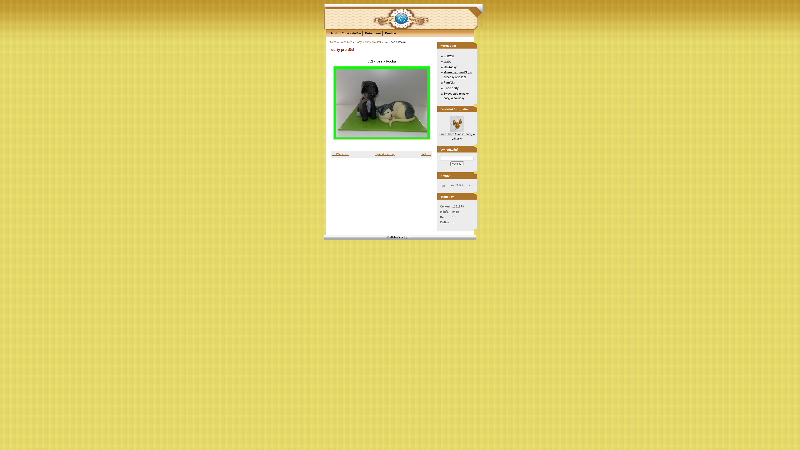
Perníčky (449, 82)
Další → (426, 154)
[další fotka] (425, 103)
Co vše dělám (351, 33)
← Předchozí (340, 154)
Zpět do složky (385, 154)
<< (443, 185)
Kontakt (390, 33)
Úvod (333, 33)
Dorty (358, 42)
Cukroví (449, 56)
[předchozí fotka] (338, 103)
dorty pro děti (373, 42)
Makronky (450, 67)
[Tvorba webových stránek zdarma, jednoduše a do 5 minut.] (412, 238)
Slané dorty (451, 88)
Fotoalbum (373, 33)
